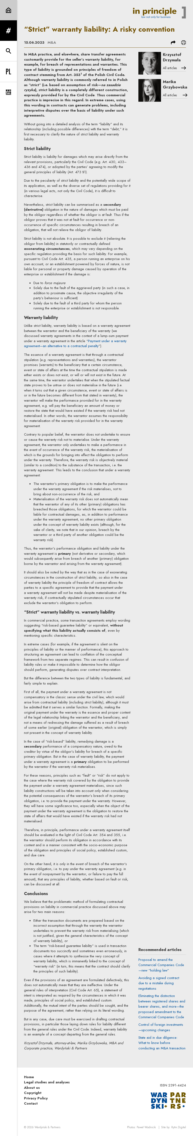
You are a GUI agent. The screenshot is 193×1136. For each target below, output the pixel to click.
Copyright (32, 1092)
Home (29, 1077)
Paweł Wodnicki (146, 1127)
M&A (52, 42)
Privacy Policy (36, 1098)
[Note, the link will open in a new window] (168, 1100)
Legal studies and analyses (47, 1082)
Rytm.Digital (178, 1127)
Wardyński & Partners (47, 1127)
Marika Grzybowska (175, 84)
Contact (31, 1103)
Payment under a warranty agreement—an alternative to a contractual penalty (75, 343)
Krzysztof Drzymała (172, 57)
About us (32, 1087)
